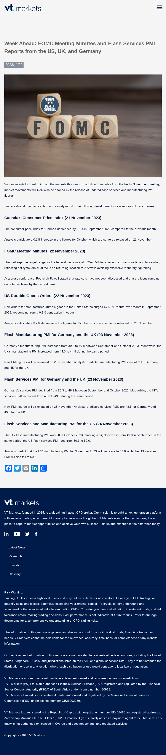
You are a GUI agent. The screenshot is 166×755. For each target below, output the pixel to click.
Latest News (17, 547)
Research (15, 556)
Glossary (15, 574)
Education (15, 565)
